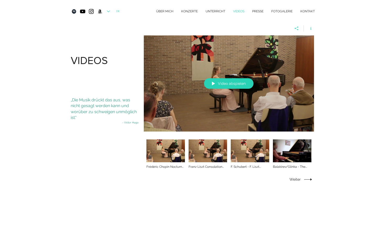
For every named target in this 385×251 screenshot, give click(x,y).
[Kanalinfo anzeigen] (309, 28)
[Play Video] (165, 154)
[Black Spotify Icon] (74, 11)
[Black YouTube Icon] (82, 11)
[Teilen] (296, 28)
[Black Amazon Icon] (100, 11)
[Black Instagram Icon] (91, 11)
